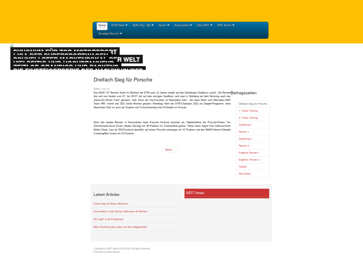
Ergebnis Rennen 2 (249, 159)
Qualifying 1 (245, 124)
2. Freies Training (248, 117)
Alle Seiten (245, 173)
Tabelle (243, 166)
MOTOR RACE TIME (112, 10)
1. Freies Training (248, 110)
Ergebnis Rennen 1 (249, 152)
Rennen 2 (244, 145)
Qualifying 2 (245, 138)
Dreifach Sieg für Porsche (253, 103)
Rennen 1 (244, 131)
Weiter (169, 149)
